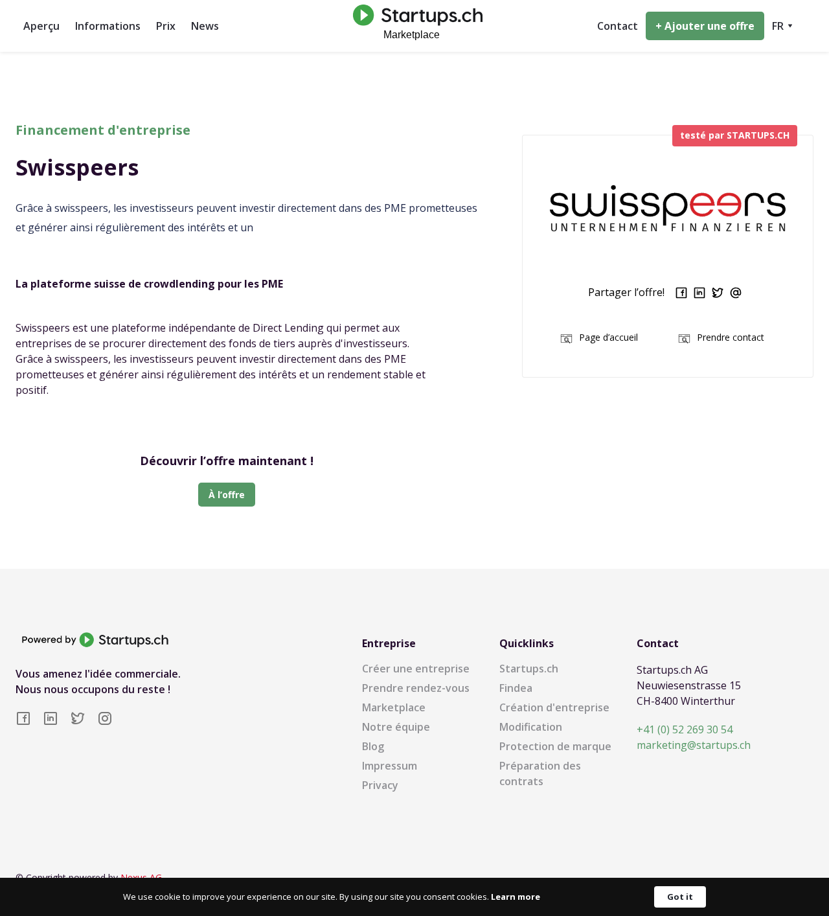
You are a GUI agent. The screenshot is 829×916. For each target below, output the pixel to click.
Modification (530, 727)
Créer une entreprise (416, 668)
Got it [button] (680, 896)
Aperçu (41, 26)
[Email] (735, 292)
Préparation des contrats (540, 773)
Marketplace (394, 707)
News (205, 26)
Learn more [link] (515, 896)
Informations (108, 26)
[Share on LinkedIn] (699, 292)
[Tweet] (717, 292)
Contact (617, 26)
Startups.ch (528, 668)
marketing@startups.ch (694, 745)
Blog (373, 746)
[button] (782, 26)
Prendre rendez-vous (416, 688)
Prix (166, 26)
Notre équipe (396, 727)
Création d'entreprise (554, 707)
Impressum (389, 766)
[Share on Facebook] (681, 292)
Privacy (380, 785)
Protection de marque (555, 746)
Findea (515, 688)
